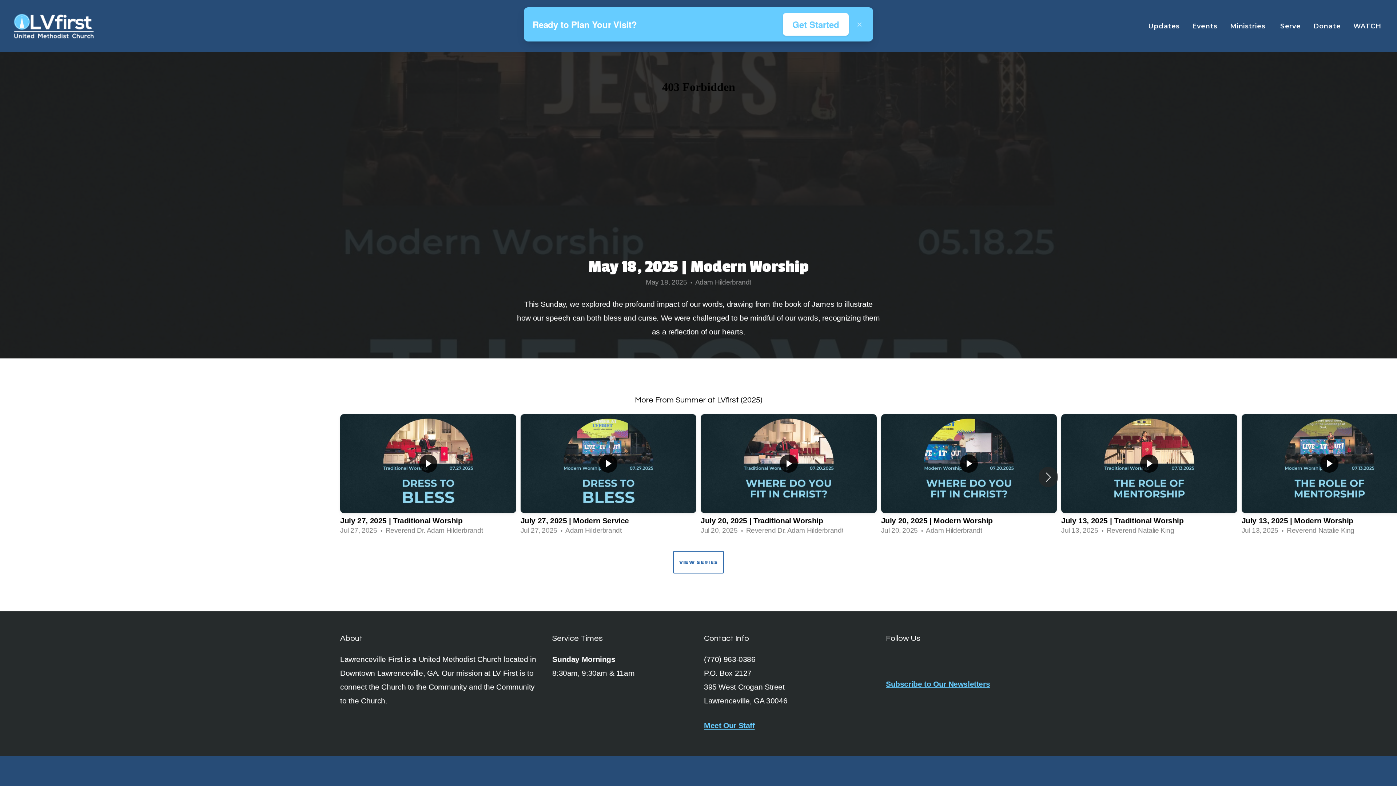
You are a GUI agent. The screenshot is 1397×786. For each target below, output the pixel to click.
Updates (1164, 26)
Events (1204, 26)
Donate (1327, 26)
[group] (428, 477)
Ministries (1249, 26)
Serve (1290, 26)
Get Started (815, 24)
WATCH (1368, 26)
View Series (698, 562)
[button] (1048, 477)
